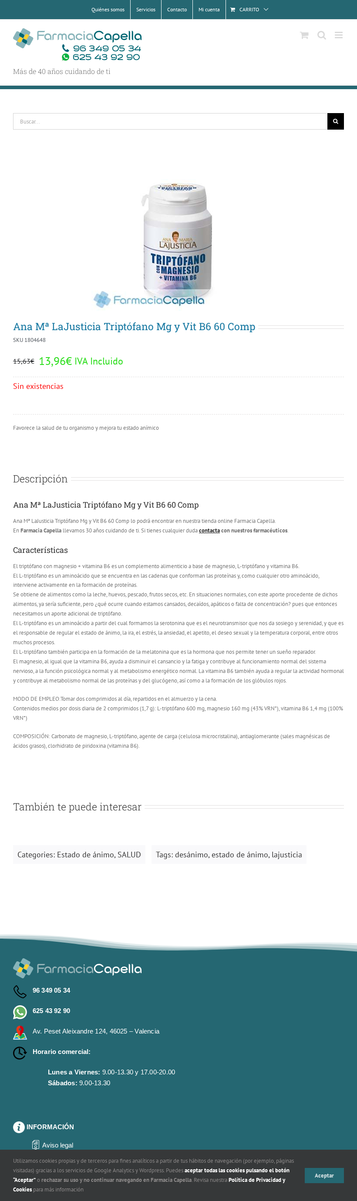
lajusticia (287, 855)
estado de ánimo (240, 855)
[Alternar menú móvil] (339, 35)
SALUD (129, 855)
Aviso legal (57, 1145)
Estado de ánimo (85, 855)
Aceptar (324, 1175)
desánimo (191, 855)
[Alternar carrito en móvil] (304, 35)
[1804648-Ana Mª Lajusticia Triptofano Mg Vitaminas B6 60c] (178, 234)
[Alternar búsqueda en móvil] (321, 35)
